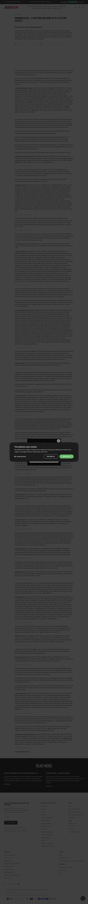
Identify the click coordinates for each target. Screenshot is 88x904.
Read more (44, 452)
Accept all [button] (66, 456)
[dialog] (44, 452)
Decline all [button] (51, 456)
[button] (20, 456)
